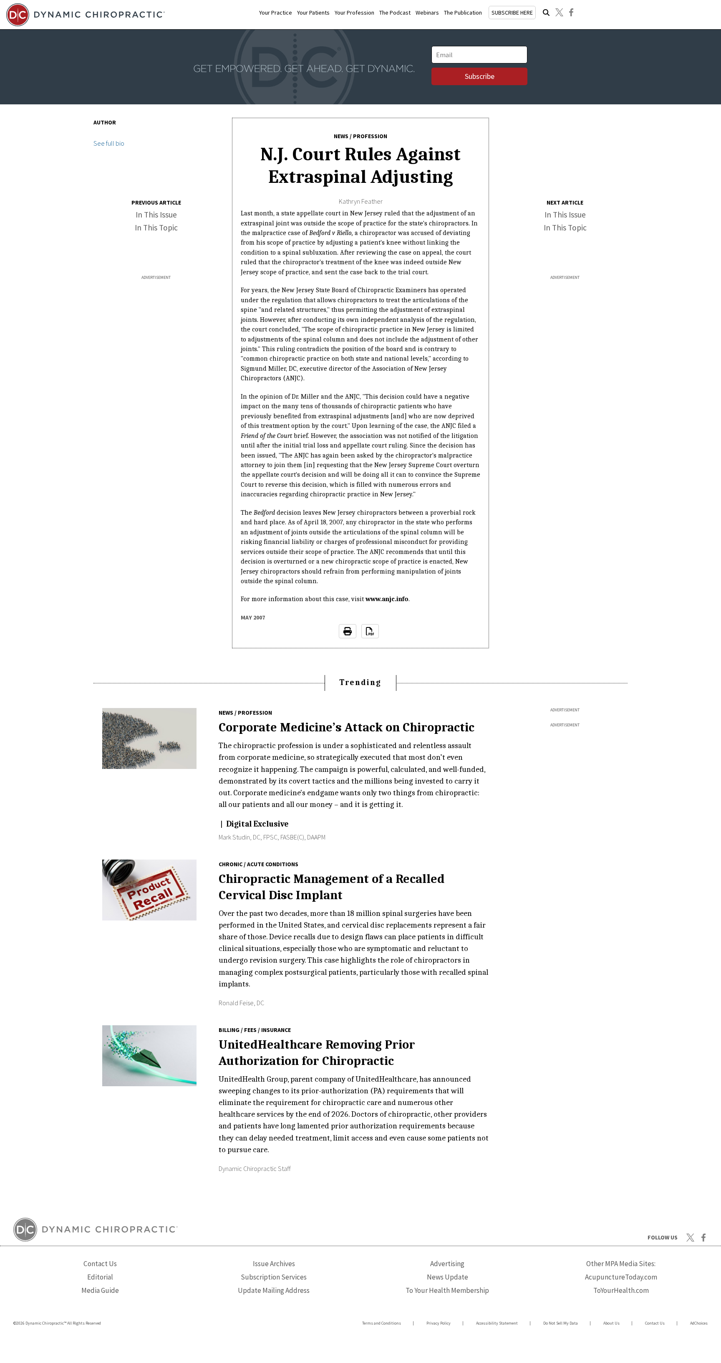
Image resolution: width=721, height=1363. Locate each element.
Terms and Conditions (381, 1323)
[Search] (546, 13)
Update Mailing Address (274, 1290)
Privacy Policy (438, 1323)
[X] (559, 12)
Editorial (100, 1277)
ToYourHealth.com (621, 1290)
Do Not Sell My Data (560, 1323)
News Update (447, 1277)
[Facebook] (571, 12)
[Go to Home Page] (84, 14)
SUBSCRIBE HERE (512, 12)
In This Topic (156, 228)
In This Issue (156, 215)
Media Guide (100, 1290)
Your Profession (354, 12)
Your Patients (313, 12)
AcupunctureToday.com (621, 1277)
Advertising (447, 1263)
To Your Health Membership (447, 1290)
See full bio (108, 143)
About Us (611, 1323)
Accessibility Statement (497, 1323)
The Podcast (395, 12)
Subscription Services (274, 1277)
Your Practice (275, 12)
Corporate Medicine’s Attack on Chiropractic (346, 727)
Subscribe (479, 76)
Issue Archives (274, 1263)
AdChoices (699, 1323)
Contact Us (100, 1263)
